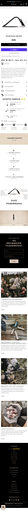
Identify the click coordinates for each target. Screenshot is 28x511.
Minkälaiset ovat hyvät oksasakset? (12, 386)
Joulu (14, 476)
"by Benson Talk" (14, 459)
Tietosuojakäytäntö (14, 490)
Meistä (14, 450)
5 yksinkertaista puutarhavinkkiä (11, 299)
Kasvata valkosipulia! (8, 429)
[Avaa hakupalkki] (23, 4)
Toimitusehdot (14, 488)
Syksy (4, 7)
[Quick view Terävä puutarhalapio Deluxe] (7, 104)
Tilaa (14, 261)
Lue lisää (2, 309)
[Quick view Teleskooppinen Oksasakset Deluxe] (7, 110)
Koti (1, 7)
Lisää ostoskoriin (14, 44)
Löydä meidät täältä (14, 470)
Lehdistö (14, 463)
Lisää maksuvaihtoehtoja (14, 53)
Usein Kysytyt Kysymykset (14, 492)
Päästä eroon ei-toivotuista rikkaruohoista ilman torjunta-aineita (14, 343)
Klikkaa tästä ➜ (18, 1)
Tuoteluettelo (14, 474)
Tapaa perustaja (14, 457)
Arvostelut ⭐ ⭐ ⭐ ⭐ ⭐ (14, 449)
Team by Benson (14, 455)
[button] (21, 4)
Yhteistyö (14, 461)
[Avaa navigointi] (1, 4)
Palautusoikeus (14, 486)
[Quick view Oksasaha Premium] (7, 116)
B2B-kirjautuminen (14, 472)
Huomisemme (14, 453)
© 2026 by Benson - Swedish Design (14, 505)
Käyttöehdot (14, 484)
